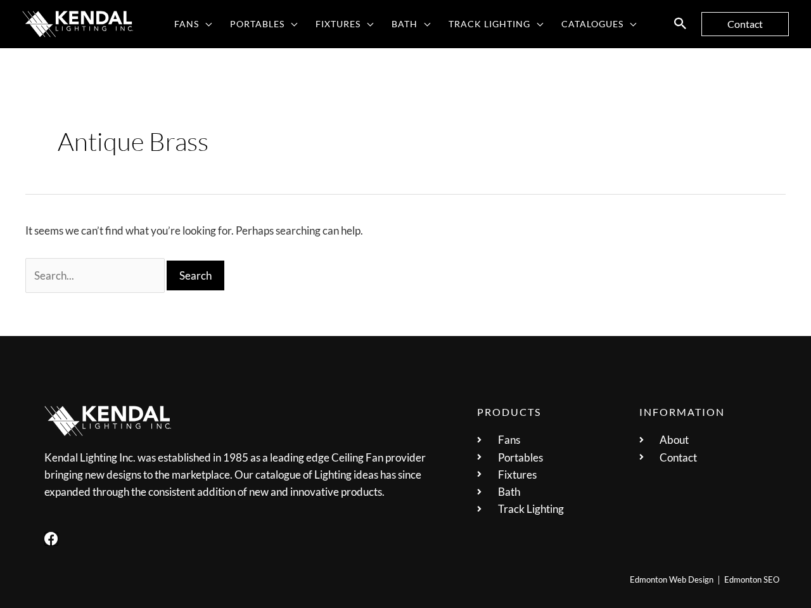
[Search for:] (96, 275)
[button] (205, 24)
